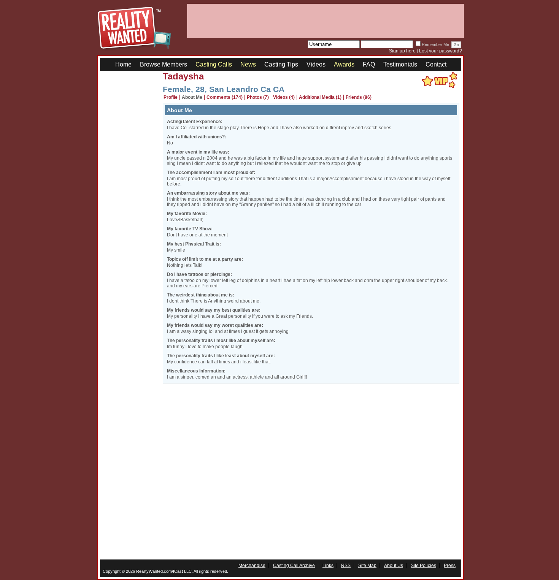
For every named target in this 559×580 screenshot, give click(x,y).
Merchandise (251, 565)
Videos (316, 64)
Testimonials (400, 64)
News (248, 64)
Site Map (367, 565)
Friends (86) (359, 97)
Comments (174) (224, 97)
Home (123, 64)
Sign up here (402, 51)
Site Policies (423, 565)
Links (327, 565)
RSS (346, 565)
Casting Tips (281, 64)
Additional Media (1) (320, 97)
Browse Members (163, 64)
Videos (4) (284, 97)
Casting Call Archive (294, 565)
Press (450, 565)
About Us (393, 565)
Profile (171, 97)
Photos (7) (258, 97)
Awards (344, 64)
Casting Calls (213, 64)
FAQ (369, 64)
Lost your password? (440, 51)
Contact (436, 64)
